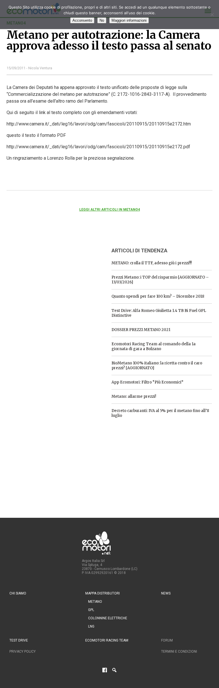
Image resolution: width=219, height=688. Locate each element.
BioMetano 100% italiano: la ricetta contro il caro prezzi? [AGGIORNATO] (156, 365)
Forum (167, 640)
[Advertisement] (49, 278)
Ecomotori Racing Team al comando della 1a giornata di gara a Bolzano (153, 346)
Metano (95, 602)
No (102, 20)
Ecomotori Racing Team (106, 640)
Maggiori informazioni (129, 20)
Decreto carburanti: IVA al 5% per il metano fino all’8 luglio (160, 413)
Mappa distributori (102, 593)
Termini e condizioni (179, 652)
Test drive (18, 640)
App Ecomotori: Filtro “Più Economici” (147, 382)
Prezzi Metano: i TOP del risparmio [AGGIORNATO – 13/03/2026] (160, 280)
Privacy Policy (22, 652)
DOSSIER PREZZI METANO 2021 (140, 329)
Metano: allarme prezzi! (133, 396)
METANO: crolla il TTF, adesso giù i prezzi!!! (151, 263)
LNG (91, 626)
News (166, 593)
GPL (91, 610)
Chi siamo (17, 593)
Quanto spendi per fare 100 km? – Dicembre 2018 (157, 296)
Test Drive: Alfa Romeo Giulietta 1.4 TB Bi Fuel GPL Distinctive (158, 313)
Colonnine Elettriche (107, 618)
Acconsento (82, 20)
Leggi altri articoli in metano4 (109, 210)
